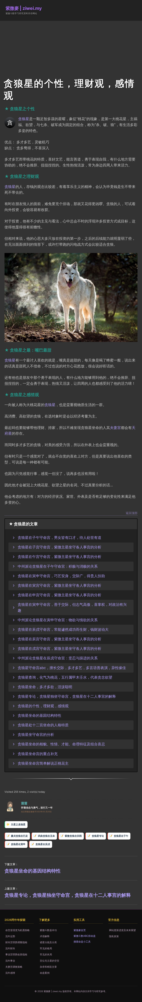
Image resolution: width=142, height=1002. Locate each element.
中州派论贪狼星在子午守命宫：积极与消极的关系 (58, 566)
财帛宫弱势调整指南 (16, 942)
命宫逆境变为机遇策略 (17, 930)
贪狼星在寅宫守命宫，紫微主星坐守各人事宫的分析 (59, 585)
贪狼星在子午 (121, 836)
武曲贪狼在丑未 (46, 836)
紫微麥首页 (80, 930)
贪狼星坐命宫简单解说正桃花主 (43, 763)
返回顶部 (131, 513)
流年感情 (10, 972)
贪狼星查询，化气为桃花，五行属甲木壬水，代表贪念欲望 (65, 677)
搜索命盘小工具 (82, 941)
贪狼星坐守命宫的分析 (36, 734)
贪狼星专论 (98, 836)
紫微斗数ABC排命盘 (85, 935)
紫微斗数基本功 (48, 930)
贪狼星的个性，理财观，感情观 (43, 706)
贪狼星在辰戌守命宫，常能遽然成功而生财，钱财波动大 (63, 629)
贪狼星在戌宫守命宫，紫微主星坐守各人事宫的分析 (59, 648)
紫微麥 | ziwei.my (24, 8)
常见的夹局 (46, 954)
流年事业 (10, 960)
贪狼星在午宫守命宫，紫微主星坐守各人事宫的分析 (59, 556)
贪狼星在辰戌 (43, 844)
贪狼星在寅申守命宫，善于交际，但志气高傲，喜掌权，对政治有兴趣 (72, 607)
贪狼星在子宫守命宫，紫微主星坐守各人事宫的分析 (59, 547)
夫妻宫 (115, 427)
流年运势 (10, 936)
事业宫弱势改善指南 (16, 954)
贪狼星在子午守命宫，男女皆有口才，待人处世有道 (59, 537)
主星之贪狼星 (18, 824)
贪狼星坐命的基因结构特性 (39, 715)
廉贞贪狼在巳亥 (19, 836)
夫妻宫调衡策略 (13, 966)
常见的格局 (46, 948)
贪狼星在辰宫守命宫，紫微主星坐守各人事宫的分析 (59, 639)
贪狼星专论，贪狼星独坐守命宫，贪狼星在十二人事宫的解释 (67, 696)
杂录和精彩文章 (48, 966)
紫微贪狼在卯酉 (73, 836)
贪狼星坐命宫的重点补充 (38, 753)
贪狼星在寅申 (18, 844)
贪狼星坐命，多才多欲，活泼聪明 (45, 687)
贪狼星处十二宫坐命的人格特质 (43, 725)
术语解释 (45, 936)
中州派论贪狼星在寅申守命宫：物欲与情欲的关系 (58, 620)
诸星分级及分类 (48, 942)
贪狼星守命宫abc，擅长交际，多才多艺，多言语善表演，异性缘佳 (72, 667)
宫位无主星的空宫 (49, 960)
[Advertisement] (71, 47)
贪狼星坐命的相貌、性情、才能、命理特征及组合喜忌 (61, 744)
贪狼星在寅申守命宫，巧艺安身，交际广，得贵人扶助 (61, 576)
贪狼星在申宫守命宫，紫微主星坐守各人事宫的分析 (59, 595)
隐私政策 (114, 936)
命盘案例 (45, 972)
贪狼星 (23, 119)
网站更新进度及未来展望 (122, 930)
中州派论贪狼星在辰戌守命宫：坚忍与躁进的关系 (58, 658)
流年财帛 (10, 948)
